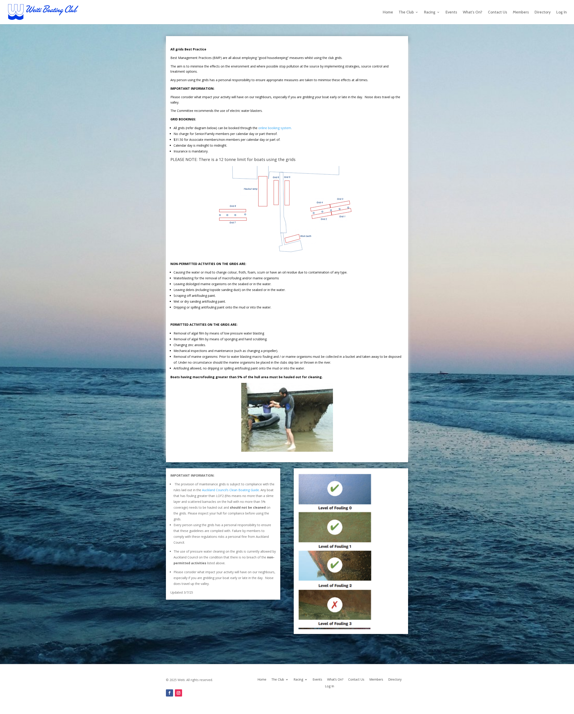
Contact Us (497, 12)
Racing (429, 12)
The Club (406, 12)
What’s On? (472, 12)
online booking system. (275, 128)
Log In (561, 12)
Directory (543, 12)
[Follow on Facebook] (169, 693)
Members (521, 12)
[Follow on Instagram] (178, 693)
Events (451, 12)
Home (388, 12)
